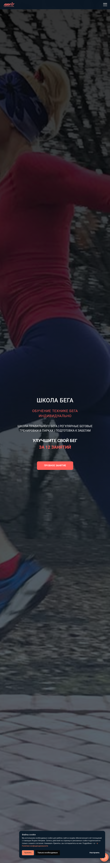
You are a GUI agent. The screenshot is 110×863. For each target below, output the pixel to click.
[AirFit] (9, 4)
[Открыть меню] (105, 4)
